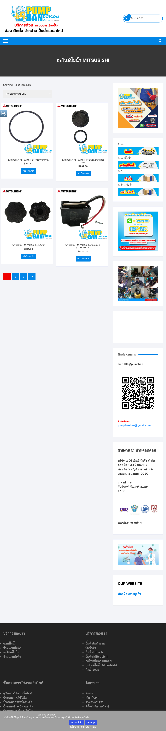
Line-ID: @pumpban (130, 364)
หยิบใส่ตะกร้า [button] (28, 171)
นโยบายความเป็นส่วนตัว (83, 726)
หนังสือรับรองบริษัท (130, 523)
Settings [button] (91, 722)
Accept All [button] (76, 722)
